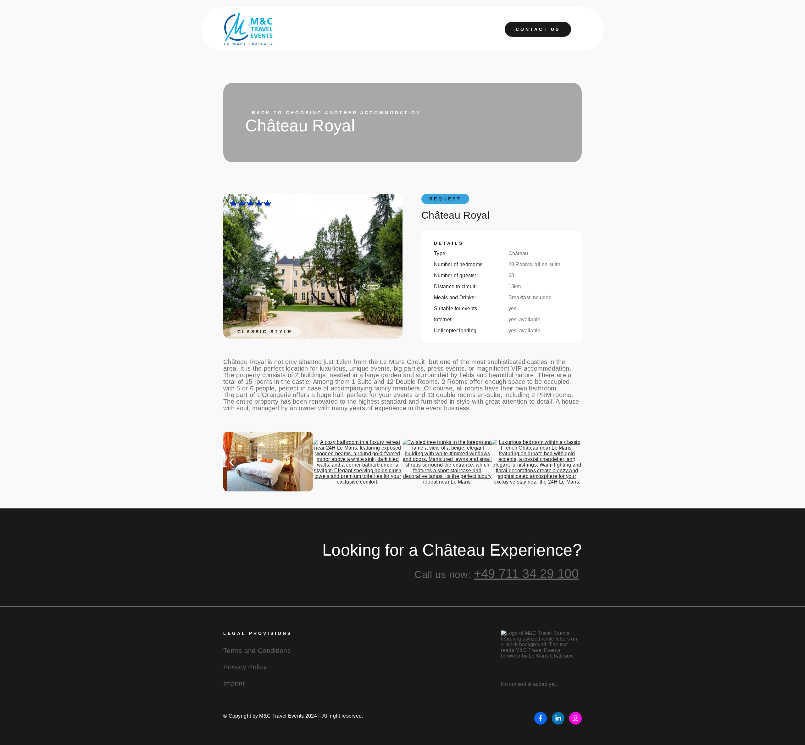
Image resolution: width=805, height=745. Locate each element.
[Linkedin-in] (558, 718)
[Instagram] (575, 718)
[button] (231, 462)
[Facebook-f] (540, 718)
